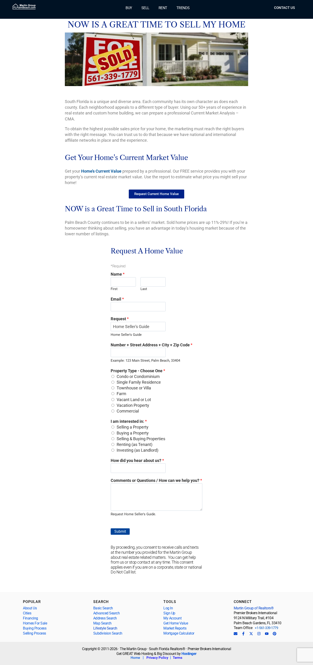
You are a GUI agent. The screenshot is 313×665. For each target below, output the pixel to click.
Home (135, 658)
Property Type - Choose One (138, 370)
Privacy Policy (157, 658)
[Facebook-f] (243, 633)
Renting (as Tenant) (134, 444)
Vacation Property (133, 405)
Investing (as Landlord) (137, 450)
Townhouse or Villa (134, 387)
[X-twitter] (251, 633)
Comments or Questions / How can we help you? (156, 480)
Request (120, 318)
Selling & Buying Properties (141, 438)
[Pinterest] (274, 633)
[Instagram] (259, 633)
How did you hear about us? (137, 460)
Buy (129, 8)
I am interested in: (129, 421)
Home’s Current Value (101, 171)
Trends (183, 8)
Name (118, 274)
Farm (121, 393)
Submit (120, 531)
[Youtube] (267, 633)
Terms (177, 658)
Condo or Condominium (138, 376)
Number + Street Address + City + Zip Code (151, 344)
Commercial (128, 411)
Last (143, 289)
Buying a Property (133, 433)
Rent (163, 8)
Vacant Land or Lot (134, 399)
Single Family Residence (139, 382)
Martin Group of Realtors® (254, 608)
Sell (145, 8)
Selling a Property (132, 427)
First (114, 289)
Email (117, 299)
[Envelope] (235, 633)
